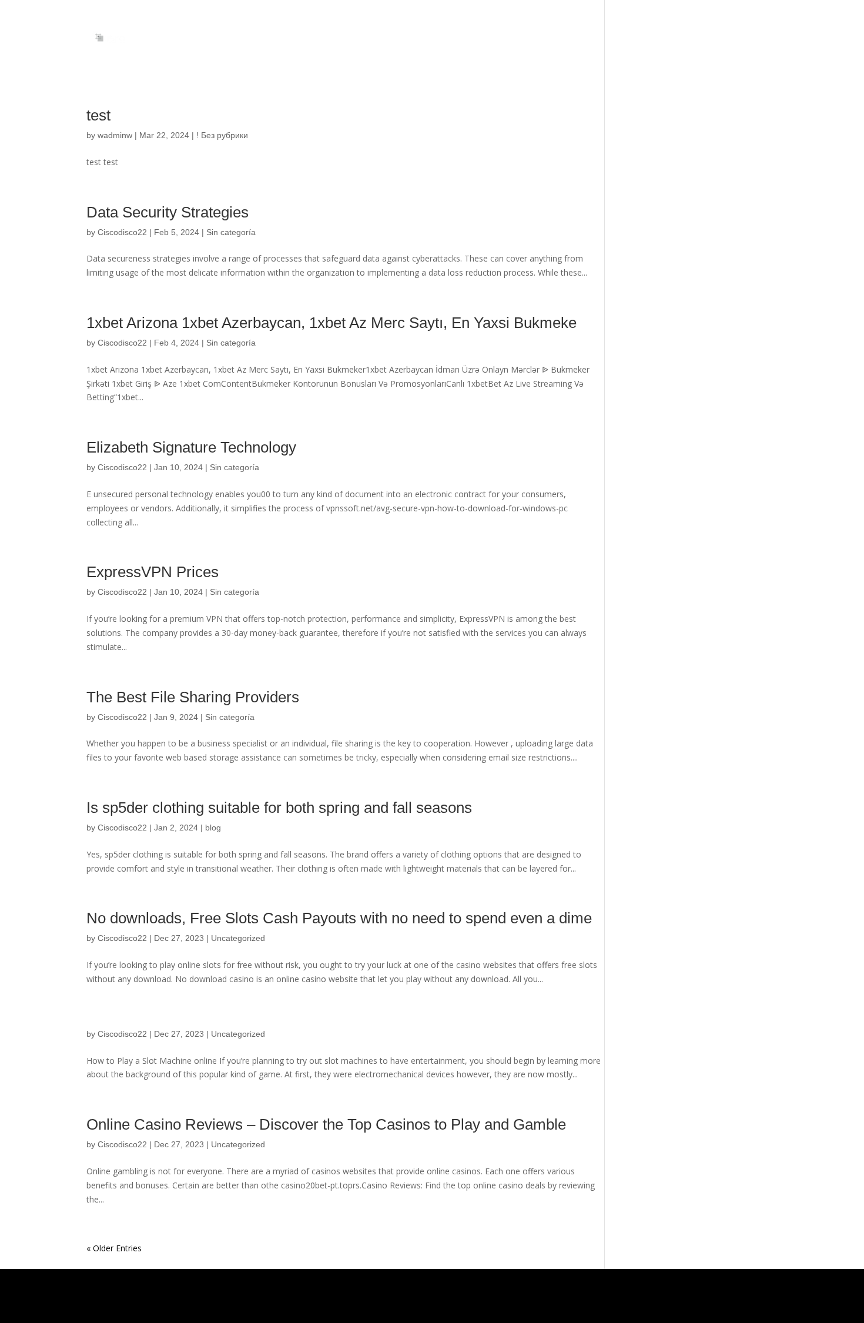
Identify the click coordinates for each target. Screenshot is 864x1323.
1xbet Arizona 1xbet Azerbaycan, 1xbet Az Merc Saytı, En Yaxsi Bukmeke (331, 322)
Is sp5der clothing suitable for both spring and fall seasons (279, 807)
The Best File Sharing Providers (192, 697)
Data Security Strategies (167, 212)
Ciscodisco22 (122, 232)
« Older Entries (114, 1248)
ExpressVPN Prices (152, 572)
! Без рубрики (222, 135)
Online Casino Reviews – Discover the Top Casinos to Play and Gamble (326, 1124)
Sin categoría (231, 232)
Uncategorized (238, 938)
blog (213, 827)
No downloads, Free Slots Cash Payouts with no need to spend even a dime (339, 918)
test (98, 115)
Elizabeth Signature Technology (191, 447)
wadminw (115, 135)
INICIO (766, 37)
